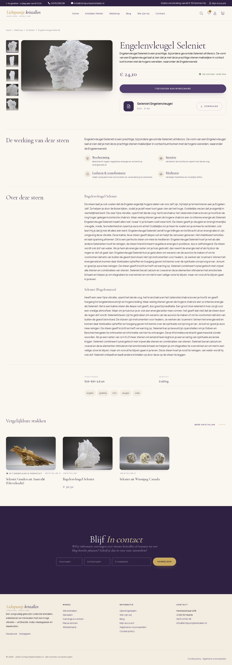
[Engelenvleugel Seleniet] (88, 453)
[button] (222, 13)
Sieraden (68, 614)
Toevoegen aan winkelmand (173, 88)
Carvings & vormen (73, 619)
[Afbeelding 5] (12, 104)
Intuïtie (171, 157)
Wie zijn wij (126, 614)
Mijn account (127, 623)
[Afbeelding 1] (12, 46)
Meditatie (172, 173)
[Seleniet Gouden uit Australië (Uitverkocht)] (31, 453)
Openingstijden (128, 610)
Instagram (25, 633)
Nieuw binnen (70, 623)
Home (8, 30)
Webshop (18, 30)
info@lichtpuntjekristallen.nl (191, 623)
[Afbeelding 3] (12, 75)
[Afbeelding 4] (12, 90)
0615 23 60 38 (183, 619)
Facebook (11, 633)
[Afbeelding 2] (12, 61)
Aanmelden (164, 561)
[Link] (215, 13)
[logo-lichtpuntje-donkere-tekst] (24, 13)
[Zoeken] (201, 13)
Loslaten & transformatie (109, 173)
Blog (122, 619)
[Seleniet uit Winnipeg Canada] (144, 453)
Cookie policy (127, 631)
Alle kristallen (70, 610)
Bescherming (100, 157)
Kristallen (30, 30)
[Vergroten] (106, 86)
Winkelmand (69, 627)
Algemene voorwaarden (133, 627)
